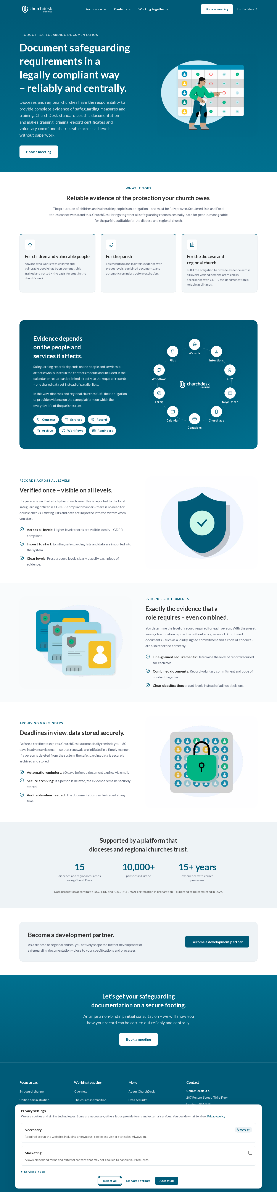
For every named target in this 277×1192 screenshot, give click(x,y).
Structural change (31, 1091)
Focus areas (94, 9)
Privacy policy (216, 1116)
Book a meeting (217, 9)
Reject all (110, 1180)
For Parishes (247, 9)
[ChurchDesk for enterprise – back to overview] (37, 9)
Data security (138, 1100)
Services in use (34, 1171)
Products (120, 9)
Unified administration (34, 1100)
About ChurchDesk (142, 1091)
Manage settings (138, 1180)
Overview (80, 1091)
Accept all (166, 1180)
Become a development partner (217, 942)
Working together (151, 9)
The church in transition (90, 1100)
